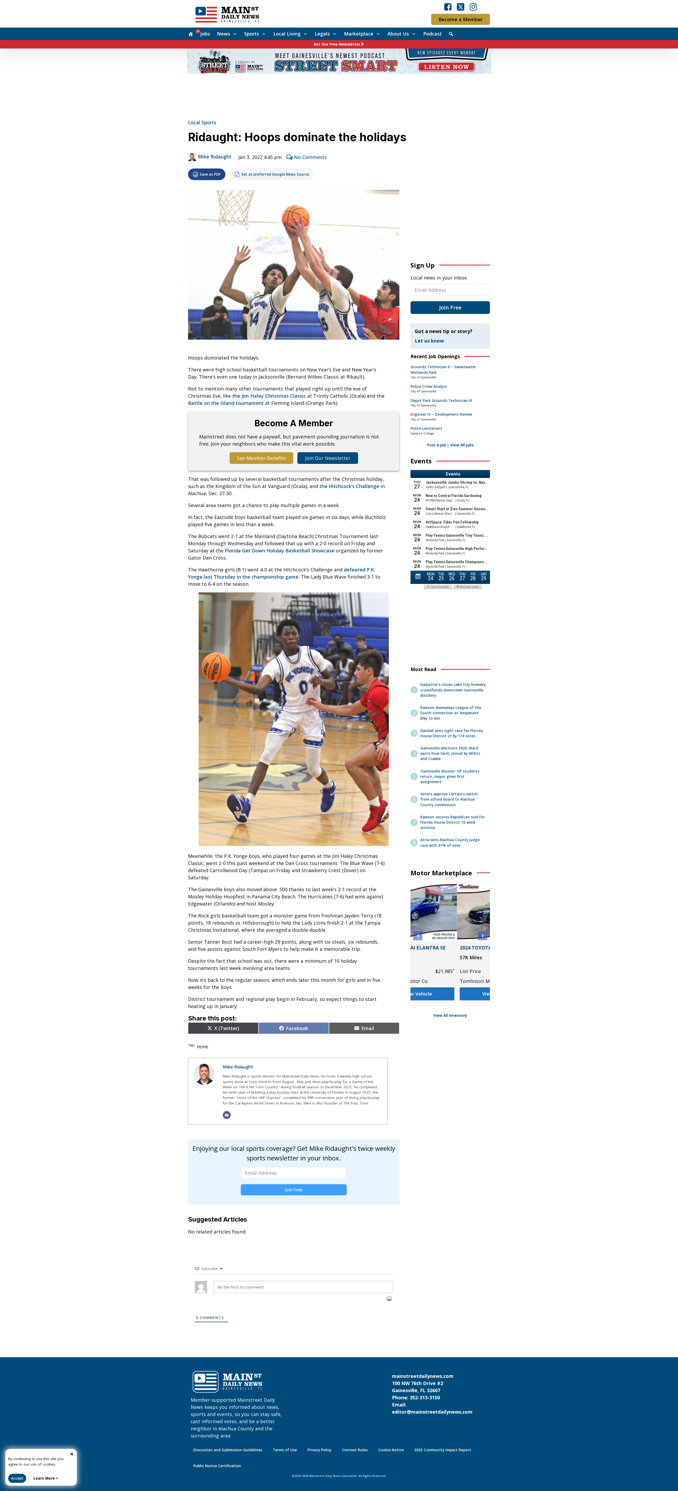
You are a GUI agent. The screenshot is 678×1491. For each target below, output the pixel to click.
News (223, 33)
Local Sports (202, 122)
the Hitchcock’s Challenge (349, 486)
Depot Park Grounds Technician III (441, 400)
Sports (251, 33)
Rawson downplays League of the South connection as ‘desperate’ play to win (450, 713)
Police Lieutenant (426, 428)
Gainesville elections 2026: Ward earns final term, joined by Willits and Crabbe (450, 753)
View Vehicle (450, 994)
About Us (398, 33)
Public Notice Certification (217, 1465)
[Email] (227, 1115)
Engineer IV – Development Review (441, 414)
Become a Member (461, 19)
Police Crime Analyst (429, 386)
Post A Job (436, 445)
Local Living (287, 33)
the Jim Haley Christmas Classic (269, 396)
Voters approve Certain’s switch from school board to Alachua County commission (449, 799)
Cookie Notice (391, 1450)
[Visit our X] (460, 7)
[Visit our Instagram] (473, 7)
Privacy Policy (319, 1450)
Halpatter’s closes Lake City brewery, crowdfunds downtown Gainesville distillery (453, 690)
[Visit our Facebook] (448, 7)
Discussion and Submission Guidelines (227, 1450)
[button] (417, 935)
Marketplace (358, 33)
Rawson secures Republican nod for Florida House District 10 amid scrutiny (452, 822)
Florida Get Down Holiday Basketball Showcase (279, 550)
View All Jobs (462, 445)
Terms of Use (285, 1450)
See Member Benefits (261, 458)
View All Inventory (450, 1015)
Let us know (429, 341)
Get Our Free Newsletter (337, 44)
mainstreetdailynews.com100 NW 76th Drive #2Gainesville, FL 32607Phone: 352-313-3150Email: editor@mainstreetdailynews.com (432, 1394)
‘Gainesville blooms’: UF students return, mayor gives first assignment (449, 776)
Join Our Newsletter (327, 458)
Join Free (293, 1190)
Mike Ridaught (214, 156)
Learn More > (45, 1478)
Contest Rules (355, 1450)
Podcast (432, 33)
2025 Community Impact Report (442, 1450)
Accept (17, 1478)
